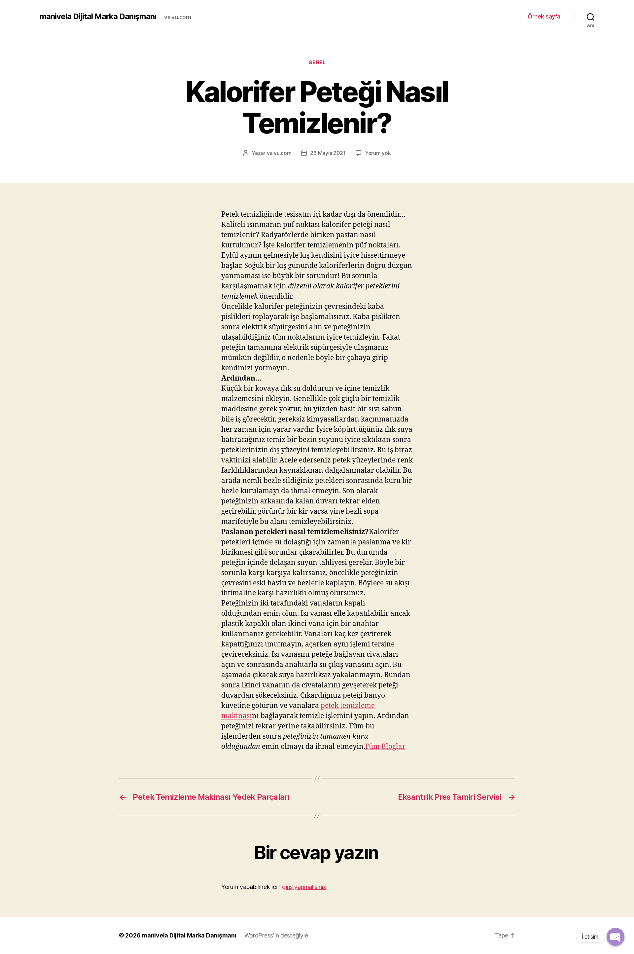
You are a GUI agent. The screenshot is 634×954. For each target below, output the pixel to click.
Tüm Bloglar (385, 746)
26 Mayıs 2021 (328, 153)
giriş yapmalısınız (304, 886)
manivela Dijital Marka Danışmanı (98, 16)
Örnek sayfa (544, 16)
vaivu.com (279, 153)
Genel (317, 62)
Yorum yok (378, 153)
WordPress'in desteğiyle (276, 935)
